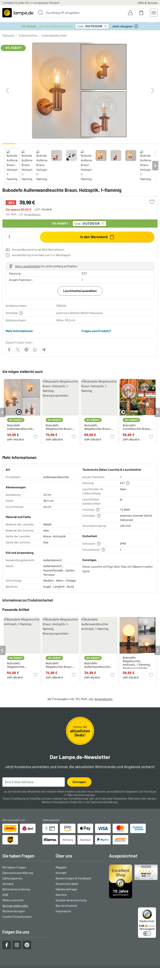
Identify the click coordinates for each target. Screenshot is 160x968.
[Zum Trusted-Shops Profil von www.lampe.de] (133, 881)
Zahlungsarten (12, 878)
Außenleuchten (28, 35)
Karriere (61, 894)
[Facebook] (9, 349)
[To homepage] (17, 12)
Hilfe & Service (148, 2)
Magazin (61, 867)
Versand (7, 883)
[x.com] (17, 349)
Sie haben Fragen (14, 867)
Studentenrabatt (67, 883)
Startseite (8, 35)
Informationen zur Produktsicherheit (27, 600)
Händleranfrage (66, 889)
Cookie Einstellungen (17, 916)
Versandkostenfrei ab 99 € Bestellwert (38, 249)
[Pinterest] (26, 349)
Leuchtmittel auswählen (80, 291)
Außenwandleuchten (54, 35)
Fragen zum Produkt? (96, 331)
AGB (5, 894)
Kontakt (61, 873)
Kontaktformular (78, 798)
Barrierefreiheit (66, 905)
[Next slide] (155, 165)
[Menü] (153, 909)
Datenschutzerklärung (104, 802)
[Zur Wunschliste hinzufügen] (152, 201)
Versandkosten (32, 214)
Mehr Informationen (19, 331)
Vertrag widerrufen (15, 905)
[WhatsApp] (34, 349)
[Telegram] (43, 349)
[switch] (147, 933)
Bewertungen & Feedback (73, 878)
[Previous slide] (5, 165)
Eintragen (79, 782)
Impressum (63, 911)
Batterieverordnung (16, 889)
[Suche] (40, 12)
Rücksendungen (13, 911)
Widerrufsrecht (13, 900)
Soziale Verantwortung (71, 900)
